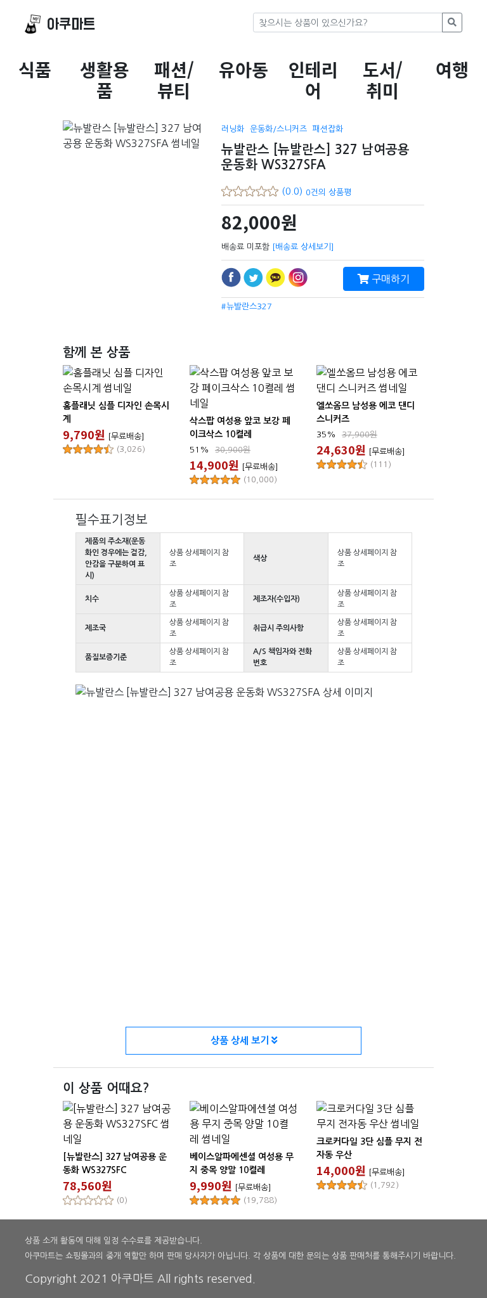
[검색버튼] (452, 22)
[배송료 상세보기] (303, 247)
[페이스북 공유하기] (231, 277)
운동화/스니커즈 (278, 129)
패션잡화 (328, 129)
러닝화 (232, 129)
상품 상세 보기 (241, 1040)
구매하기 (389, 279)
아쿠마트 (71, 24)
